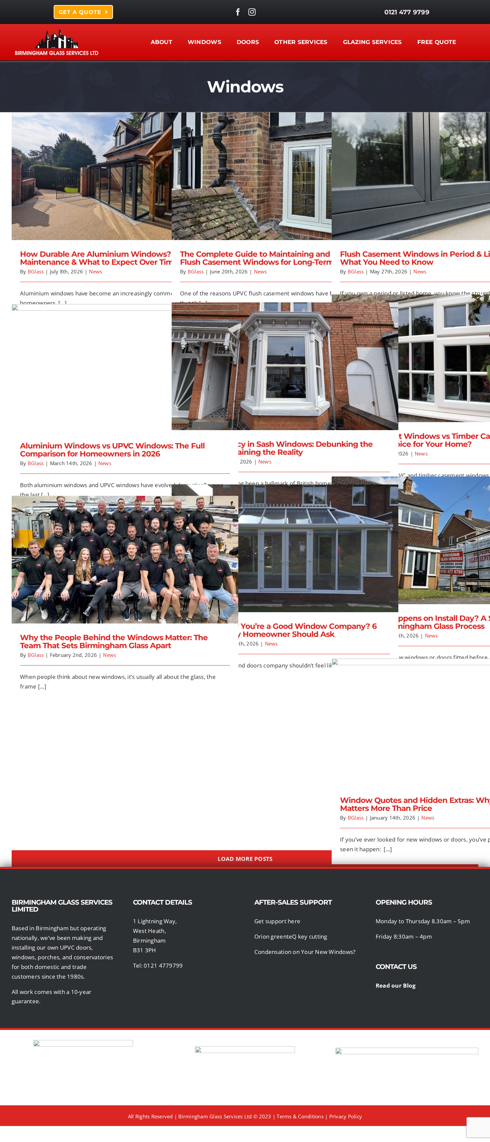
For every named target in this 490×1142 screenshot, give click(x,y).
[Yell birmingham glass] (406, 1050)
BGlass (36, 271)
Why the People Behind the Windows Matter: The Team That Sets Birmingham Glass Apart (125, 551)
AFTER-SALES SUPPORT (293, 902)
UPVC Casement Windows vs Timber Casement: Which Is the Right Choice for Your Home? (445, 350)
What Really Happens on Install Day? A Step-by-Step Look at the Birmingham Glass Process (445, 532)
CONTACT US (397, 967)
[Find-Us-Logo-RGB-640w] (245, 1049)
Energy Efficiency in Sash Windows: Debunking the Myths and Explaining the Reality (285, 358)
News (95, 271)
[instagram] (252, 12)
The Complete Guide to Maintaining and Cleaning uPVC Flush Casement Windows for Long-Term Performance (285, 168)
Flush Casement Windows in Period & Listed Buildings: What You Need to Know (445, 168)
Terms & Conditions (300, 1116)
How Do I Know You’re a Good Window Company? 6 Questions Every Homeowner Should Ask (285, 540)
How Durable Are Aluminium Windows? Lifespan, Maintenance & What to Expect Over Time (125, 168)
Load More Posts (245, 859)
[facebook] (238, 12)
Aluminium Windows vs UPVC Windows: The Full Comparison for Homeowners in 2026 (125, 360)
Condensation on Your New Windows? (304, 952)
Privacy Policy (345, 1116)
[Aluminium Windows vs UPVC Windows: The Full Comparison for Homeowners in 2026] (125, 368)
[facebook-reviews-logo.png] (83, 1043)
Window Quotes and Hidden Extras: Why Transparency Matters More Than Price (445, 714)
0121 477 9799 (406, 12)
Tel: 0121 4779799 (158, 965)
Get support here (277, 921)
